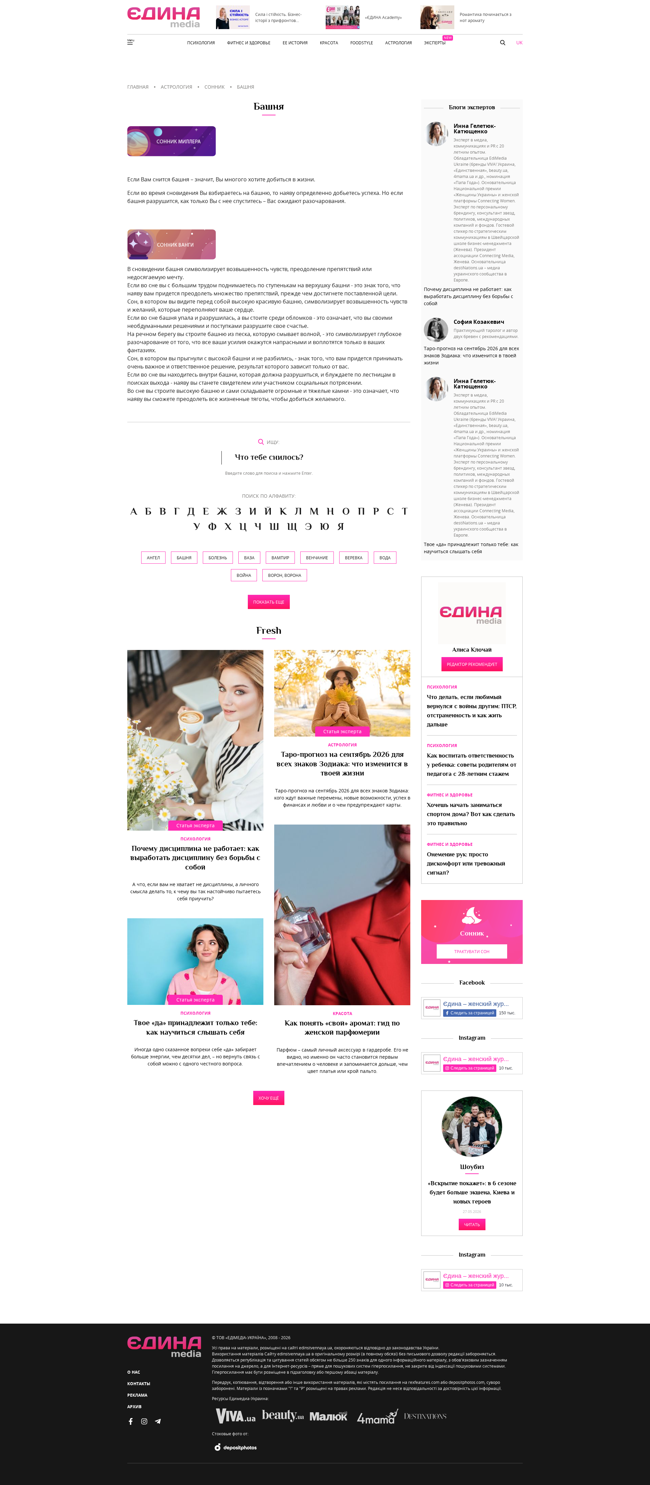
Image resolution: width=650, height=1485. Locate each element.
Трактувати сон (472, 951)
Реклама (137, 1395)
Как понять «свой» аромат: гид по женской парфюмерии (342, 1028)
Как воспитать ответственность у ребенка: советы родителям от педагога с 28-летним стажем (471, 765)
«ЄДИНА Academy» (383, 17)
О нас (133, 1372)
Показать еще (268, 602)
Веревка (354, 557)
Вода (385, 557)
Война (244, 575)
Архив (134, 1407)
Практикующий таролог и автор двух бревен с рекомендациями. (486, 333)
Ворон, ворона (284, 575)
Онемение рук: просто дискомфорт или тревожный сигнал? (466, 864)
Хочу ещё (269, 1098)
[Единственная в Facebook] (130, 1421)
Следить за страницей (472, 1013)
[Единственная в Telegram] (157, 1421)
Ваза (249, 557)
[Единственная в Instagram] (144, 1421)
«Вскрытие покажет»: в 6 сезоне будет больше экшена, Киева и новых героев (472, 1193)
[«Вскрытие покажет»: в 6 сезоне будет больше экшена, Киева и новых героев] (472, 1126)
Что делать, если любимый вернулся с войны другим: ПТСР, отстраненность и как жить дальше (472, 711)
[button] (502, 42)
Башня (184, 557)
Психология (195, 839)
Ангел (153, 557)
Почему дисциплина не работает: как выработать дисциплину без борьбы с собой (195, 858)
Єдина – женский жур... (476, 1003)
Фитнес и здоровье (450, 795)
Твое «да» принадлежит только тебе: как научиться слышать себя (195, 1028)
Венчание (317, 557)
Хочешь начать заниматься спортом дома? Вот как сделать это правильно (471, 815)
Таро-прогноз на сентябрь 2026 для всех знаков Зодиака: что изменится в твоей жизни (342, 764)
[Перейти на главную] (163, 17)
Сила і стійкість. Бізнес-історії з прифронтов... (278, 17)
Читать (472, 1224)
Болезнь (218, 557)
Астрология (342, 745)
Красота (342, 1013)
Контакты (138, 1384)
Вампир (280, 557)
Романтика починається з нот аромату (486, 17)
